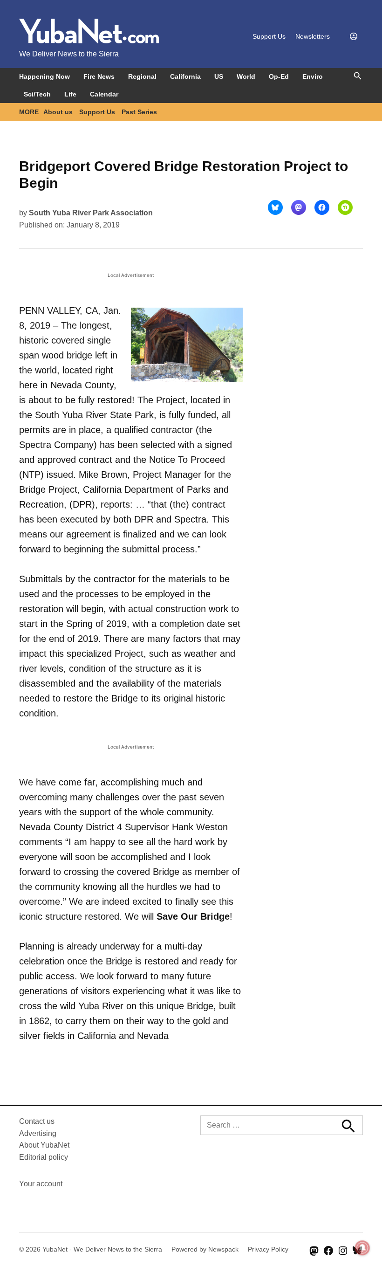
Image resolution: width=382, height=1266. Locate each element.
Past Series (139, 112)
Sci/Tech (37, 94)
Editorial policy (43, 1157)
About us (58, 112)
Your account (40, 1184)
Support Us (269, 36)
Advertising (37, 1133)
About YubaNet (44, 1145)
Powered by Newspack (205, 1249)
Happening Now (44, 76)
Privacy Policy (268, 1249)
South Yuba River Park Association (91, 213)
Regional (142, 76)
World (246, 76)
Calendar (104, 94)
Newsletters (312, 36)
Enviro (312, 76)
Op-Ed (279, 76)
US (218, 76)
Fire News (99, 76)
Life (70, 94)
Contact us (37, 1121)
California (185, 76)
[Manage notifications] (362, 1247)
